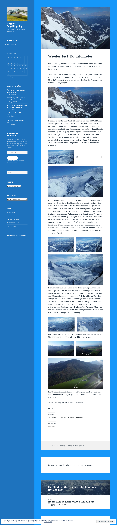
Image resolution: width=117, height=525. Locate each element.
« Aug (11, 77)
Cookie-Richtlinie (48, 522)
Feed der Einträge (13, 219)
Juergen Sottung (66, 446)
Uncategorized (79, 446)
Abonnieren (12, 158)
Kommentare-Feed (13, 223)
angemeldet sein (62, 465)
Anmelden (10, 216)
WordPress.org (12, 226)
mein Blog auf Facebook (16, 235)
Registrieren (11, 212)
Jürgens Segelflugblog (15, 25)
